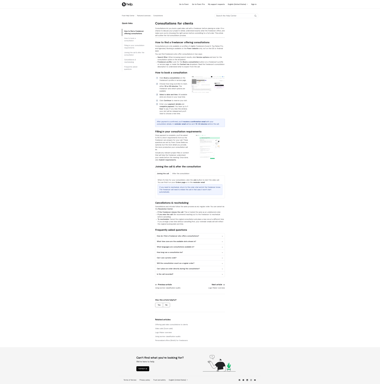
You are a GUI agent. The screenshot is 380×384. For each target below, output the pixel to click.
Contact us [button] (142, 369)
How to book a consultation (130, 40)
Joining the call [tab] (163, 173)
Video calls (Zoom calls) (164, 328)
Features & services (144, 15)
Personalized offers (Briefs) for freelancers (171, 340)
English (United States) (237, 4)
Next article (217, 284)
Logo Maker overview (163, 332)
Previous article (165, 284)
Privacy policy (145, 380)
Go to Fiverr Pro (198, 4)
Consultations (158, 15)
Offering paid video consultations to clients (171, 324)
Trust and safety (159, 380)
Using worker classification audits (167, 336)
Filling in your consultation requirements (134, 47)
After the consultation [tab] (180, 173)
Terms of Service (130, 380)
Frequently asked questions (130, 68)
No (166, 305)
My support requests (216, 4)
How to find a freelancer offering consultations (134, 32)
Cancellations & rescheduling (130, 61)
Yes (159, 305)
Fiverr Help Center (128, 15)
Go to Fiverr (184, 4)
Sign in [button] (253, 4)
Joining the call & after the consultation (134, 54)
